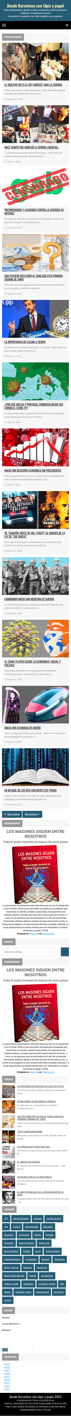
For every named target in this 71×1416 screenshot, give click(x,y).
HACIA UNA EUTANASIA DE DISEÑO (22, 728)
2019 (7, 1377)
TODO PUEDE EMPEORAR (29, 1131)
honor (38, 1251)
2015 (7, 1389)
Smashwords (48, 933)
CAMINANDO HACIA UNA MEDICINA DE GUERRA (29, 599)
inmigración (31, 1259)
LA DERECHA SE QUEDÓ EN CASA (33, 1146)
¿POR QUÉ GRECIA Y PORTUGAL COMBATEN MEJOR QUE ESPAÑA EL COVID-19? (33, 406)
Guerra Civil (44, 1243)
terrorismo (59, 1292)
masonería (42, 1267)
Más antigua (31, 814)
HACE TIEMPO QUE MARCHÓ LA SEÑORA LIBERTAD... (31, 147)
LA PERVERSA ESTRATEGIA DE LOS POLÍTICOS (40, 1086)
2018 (7, 1380)
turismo (7, 1300)
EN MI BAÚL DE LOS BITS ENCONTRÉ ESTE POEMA (30, 790)
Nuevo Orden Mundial (14, 1276)
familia (37, 1235)
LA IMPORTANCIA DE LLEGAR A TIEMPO (24, 342)
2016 (7, 1386)
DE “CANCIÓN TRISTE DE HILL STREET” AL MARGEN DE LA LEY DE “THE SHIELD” (34, 535)
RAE (62, 1284)
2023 (7, 1364)
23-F (6, 1218)
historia (26, 1251)
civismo (16, 1227)
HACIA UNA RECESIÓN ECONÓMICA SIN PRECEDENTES (32, 470)
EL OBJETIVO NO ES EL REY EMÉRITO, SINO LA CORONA (33, 85)
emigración (24, 1235)
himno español (11, 1251)
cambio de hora (54, 1218)
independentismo (12, 1259)
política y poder (11, 1284)
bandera (38, 1218)
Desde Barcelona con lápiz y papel (35, 5)
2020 (7, 1373)
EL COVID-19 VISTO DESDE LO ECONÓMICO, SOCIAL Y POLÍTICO (32, 663)
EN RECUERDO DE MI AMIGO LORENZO (36, 1101)
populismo (28, 1284)
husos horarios (53, 1251)
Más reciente (13, 814)
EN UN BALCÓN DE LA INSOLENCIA (34, 1177)
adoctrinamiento (21, 1218)
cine (6, 1227)
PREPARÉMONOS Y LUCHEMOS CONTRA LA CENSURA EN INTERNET (34, 211)
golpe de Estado (26, 1243)
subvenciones (42, 1292)
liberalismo (59, 1259)
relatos (7, 1292)
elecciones (9, 1235)
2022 (7, 1367)
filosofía (49, 1235)
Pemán (32, 1276)
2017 (7, 1383)
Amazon (33, 933)
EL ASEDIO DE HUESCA (28, 1162)
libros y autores (11, 1267)
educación (48, 1227)
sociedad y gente (23, 1292)
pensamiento (47, 1276)
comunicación (31, 1227)
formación (9, 1243)
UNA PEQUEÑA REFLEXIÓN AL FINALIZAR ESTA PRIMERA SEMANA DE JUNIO (33, 277)
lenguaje (45, 1259)
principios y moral (46, 1284)
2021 (7, 1370)
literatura (27, 1267)
